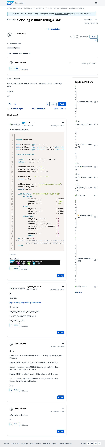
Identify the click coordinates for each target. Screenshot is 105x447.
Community (19, 3)
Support (54, 443)
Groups (20, 8)
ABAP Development (13, 48)
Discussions (63, 8)
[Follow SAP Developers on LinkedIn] (99, 443)
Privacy (6, 443)
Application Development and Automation (47, 8)
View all (77, 292)
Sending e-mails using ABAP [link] (77, 8)
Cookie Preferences (65, 443)
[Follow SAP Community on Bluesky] (92, 443)
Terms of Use (15, 443)
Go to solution (54, 29)
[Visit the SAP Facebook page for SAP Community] (88, 443)
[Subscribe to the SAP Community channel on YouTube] (95, 443)
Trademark (46, 443)
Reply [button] (62, 104)
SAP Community (11, 8)
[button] (96, 40)
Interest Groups (28, 8)
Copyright (24, 443)
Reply (60, 276)
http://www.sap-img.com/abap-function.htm (25, 303)
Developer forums (61, 14)
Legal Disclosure (35, 443)
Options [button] (96, 19)
